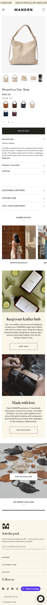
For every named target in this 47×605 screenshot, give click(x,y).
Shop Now (23, 346)
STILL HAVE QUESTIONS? (13, 205)
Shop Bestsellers (23, 477)
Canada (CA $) (11, 597)
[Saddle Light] (6, 105)
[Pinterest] (12, 589)
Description (8, 139)
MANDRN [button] (6, 557)
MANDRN (8, 602)
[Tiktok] (8, 589)
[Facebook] (3, 589)
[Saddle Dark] (15, 105)
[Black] (24, 105)
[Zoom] (7, 68)
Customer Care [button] (9, 565)
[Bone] (32, 105)
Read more (6, 158)
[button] (40, 599)
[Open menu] (6, 9)
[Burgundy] (14, 113)
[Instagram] (17, 589)
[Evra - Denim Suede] (6, 113)
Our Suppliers (23, 430)
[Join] (43, 546)
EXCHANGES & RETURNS (13, 190)
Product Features (11, 165)
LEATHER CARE (9, 198)
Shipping (6, 171)
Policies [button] (6, 572)
